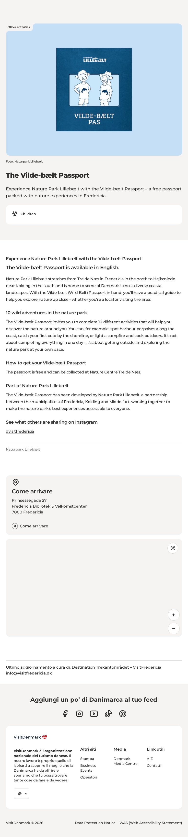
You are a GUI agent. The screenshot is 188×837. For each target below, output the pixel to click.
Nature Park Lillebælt (118, 395)
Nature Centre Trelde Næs (115, 372)
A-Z (150, 758)
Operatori (88, 777)
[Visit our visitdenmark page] (94, 713)
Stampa (87, 758)
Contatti (154, 765)
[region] (94, 588)
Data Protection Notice (95, 823)
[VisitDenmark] (30, 737)
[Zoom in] (174, 615)
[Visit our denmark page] (65, 713)
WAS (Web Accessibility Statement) (150, 823)
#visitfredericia (20, 431)
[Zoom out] (174, 628)
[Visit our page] (79, 713)
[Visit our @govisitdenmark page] (108, 713)
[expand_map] (172, 548)
